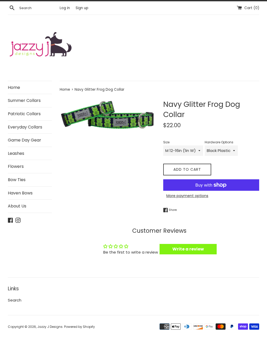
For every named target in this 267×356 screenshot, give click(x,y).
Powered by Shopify (79, 326)
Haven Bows (20, 193)
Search (14, 300)
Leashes (16, 153)
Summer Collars (24, 100)
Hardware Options (219, 142)
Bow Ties (17, 180)
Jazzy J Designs (50, 326)
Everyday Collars (25, 127)
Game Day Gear (24, 140)
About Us (17, 206)
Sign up (82, 7)
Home (14, 87)
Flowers (16, 166)
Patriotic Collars (24, 114)
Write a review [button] (188, 249)
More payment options (187, 195)
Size (166, 142)
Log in (65, 7)
